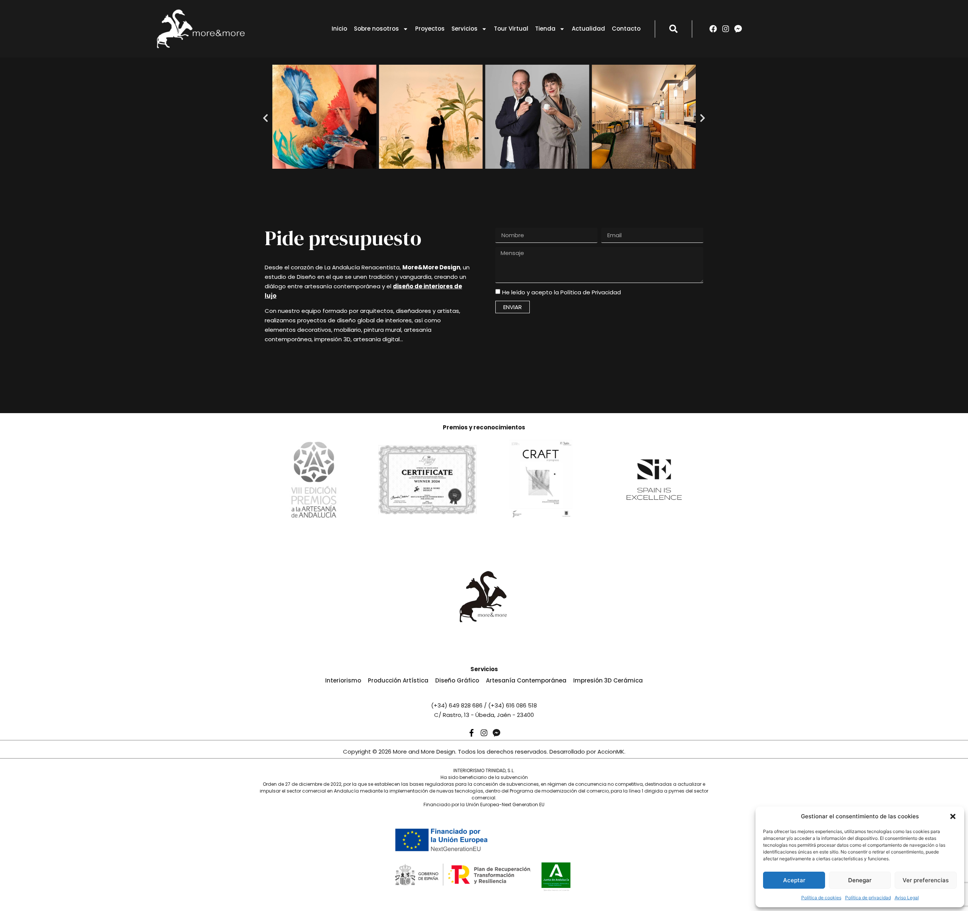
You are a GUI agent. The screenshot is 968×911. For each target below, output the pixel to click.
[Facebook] (713, 28)
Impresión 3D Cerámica (608, 680)
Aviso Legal (907, 897)
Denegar (860, 880)
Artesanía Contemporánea (526, 680)
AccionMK (610, 752)
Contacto (626, 29)
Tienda (545, 29)
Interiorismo (343, 680)
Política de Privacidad (590, 292)
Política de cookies (821, 897)
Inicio (339, 29)
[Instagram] (725, 28)
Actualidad (588, 29)
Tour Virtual (511, 29)
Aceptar (794, 880)
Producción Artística (398, 680)
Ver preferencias (926, 880)
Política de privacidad (868, 897)
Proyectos (430, 29)
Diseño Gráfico (457, 680)
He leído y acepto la (561, 292)
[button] (953, 816)
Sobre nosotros (376, 29)
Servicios (464, 29)
